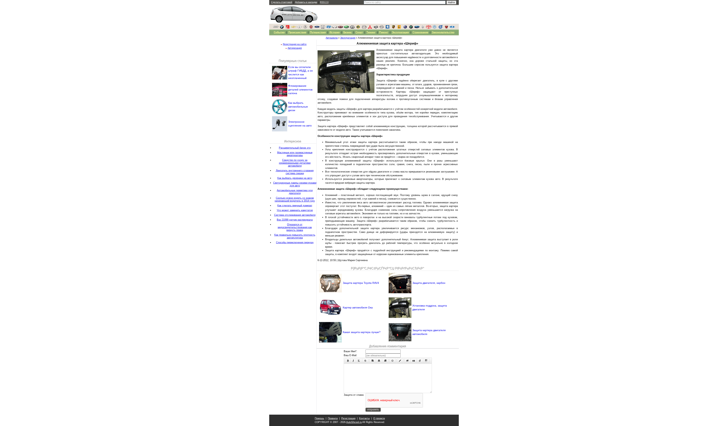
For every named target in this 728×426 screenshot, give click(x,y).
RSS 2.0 (324, 2)
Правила (333, 418)
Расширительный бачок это (295, 147)
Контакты (364, 418)
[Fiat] (311, 28)
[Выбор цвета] (400, 361)
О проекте (379, 418)
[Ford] (317, 28)
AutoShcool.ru (354, 422)
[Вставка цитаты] (413, 361)
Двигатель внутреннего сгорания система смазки (295, 172)
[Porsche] (393, 28)
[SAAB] (405, 28)
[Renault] (399, 28)
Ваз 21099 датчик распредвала (295, 219)
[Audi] (275, 28)
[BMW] (281, 28)
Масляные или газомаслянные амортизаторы (294, 154)
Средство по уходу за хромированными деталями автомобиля (295, 163)
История (334, 32)
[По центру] (379, 361)
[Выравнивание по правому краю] (385, 361)
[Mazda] (364, 28)
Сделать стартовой (281, 2)
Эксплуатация (400, 32)
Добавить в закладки (306, 2)
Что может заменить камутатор (295, 210)
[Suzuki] (422, 28)
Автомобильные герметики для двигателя (295, 192)
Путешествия (318, 32)
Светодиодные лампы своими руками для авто (294, 184)
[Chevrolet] (293, 28)
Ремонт (383, 32)
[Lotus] (358, 28)
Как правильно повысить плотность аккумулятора (294, 236)
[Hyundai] (328, 28)
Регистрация (348, 418)
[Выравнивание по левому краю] (372, 361)
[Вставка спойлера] (426, 361)
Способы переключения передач (295, 242)
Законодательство (443, 32)
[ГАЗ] (446, 28)
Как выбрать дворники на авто (294, 178)
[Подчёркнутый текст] (359, 361)
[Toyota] (428, 28)
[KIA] (340, 28)
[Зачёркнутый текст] (365, 361)
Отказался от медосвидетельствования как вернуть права (295, 227)
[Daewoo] (299, 28)
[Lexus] (352, 28)
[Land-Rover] (346, 28)
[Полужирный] (348, 361)
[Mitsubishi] (370, 28)
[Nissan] (375, 28)
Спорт (359, 32)
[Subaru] (417, 28)
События (279, 32)
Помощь (319, 418)
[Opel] (381, 28)
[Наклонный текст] (353, 361)
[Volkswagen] (434, 28)
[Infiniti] (334, 28)
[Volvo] (440, 28)
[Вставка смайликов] (392, 361)
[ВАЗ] (452, 28)
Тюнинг (371, 32)
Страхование (420, 32)
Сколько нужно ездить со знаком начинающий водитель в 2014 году (295, 199)
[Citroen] (287, 28)
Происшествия (297, 32)
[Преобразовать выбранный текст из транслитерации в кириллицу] (420, 361)
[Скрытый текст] (407, 361)
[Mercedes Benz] (305, 28)
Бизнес (347, 32)
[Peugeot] (387, 28)
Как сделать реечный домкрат (294, 205)
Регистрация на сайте (295, 44)
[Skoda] (411, 28)
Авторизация (295, 48)
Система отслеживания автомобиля (294, 215)
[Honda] (323, 28)
